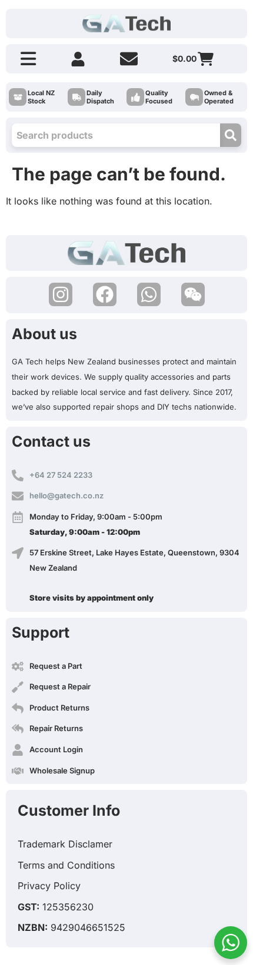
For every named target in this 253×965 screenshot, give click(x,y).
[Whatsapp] (149, 294)
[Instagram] (60, 294)
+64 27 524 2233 (60, 475)
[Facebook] (104, 294)
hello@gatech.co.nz (66, 495)
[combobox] (116, 135)
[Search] (230, 135)
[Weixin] (193, 294)
